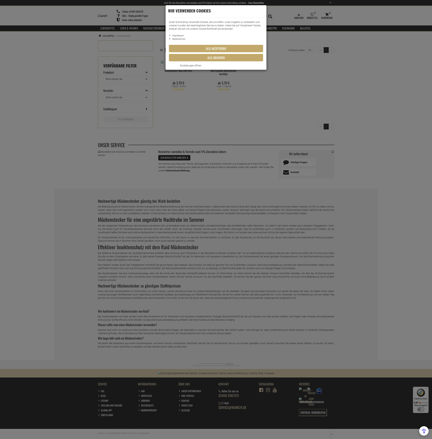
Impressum (178, 35)
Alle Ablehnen (216, 57)
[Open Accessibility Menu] (424, 431)
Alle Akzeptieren (216, 48)
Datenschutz (178, 39)
